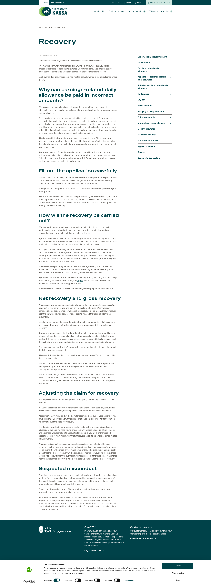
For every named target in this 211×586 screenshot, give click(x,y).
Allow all (177, 566)
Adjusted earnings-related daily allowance (153, 86)
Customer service (117, 11)
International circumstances (151, 123)
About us (165, 11)
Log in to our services (159, 3)
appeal (80, 281)
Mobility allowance (146, 129)
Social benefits (145, 106)
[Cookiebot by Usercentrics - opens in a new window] (29, 581)
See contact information (141, 539)
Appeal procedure (146, 146)
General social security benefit (152, 57)
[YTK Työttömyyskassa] (53, 11)
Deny (178, 580)
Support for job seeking (149, 158)
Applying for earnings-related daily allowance (152, 78)
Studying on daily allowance (151, 112)
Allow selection (178, 573)
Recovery (142, 152)
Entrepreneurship (146, 117)
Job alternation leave (148, 141)
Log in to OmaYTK (92, 551)
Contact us (115, 3)
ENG (139, 3)
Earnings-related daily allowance (148, 69)
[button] (127, 2)
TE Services (143, 94)
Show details (129, 580)
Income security (135, 11)
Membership (99, 11)
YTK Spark (153, 11)
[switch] (78, 580)
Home (41, 27)
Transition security (147, 135)
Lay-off (141, 100)
